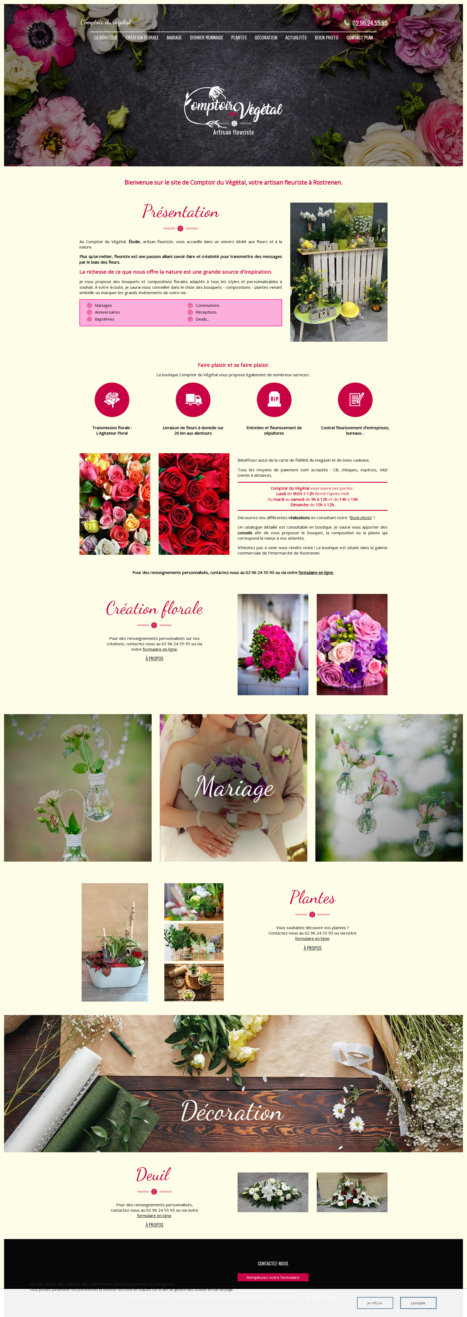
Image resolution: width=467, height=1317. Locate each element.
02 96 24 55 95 (260, 572)
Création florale (142, 37)
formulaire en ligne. (316, 572)
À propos (155, 658)
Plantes (239, 37)
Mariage (174, 37)
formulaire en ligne (160, 649)
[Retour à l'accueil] (106, 22)
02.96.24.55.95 (370, 23)
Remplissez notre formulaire (272, 1277)
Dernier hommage (206, 37)
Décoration (266, 37)
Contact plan (359, 37)
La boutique (106, 37)
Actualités (296, 37)
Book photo (326, 37)
